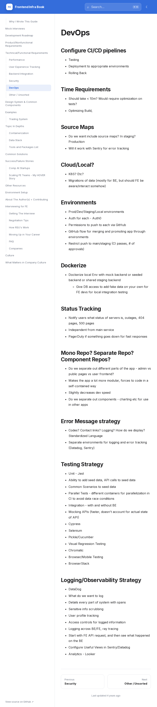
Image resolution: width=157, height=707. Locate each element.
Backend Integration (21, 73)
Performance (17, 59)
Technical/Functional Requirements (26, 52)
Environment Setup (16, 192)
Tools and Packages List (23, 147)
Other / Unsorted (19, 94)
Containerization (19, 133)
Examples (11, 112)
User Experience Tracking (24, 66)
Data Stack (15, 140)
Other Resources (15, 185)
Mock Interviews (15, 28)
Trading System (18, 119)
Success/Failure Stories (19, 160)
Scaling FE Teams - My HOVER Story (27, 177)
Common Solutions (16, 154)
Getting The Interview (22, 213)
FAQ (11, 241)
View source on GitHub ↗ (19, 701)
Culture (9, 255)
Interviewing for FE (16, 206)
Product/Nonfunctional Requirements (19, 44)
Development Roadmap (19, 35)
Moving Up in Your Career (24, 234)
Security (14, 80)
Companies (16, 248)
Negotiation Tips (19, 220)
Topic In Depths (14, 126)
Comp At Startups (19, 168)
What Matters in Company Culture (25, 262)
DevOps (14, 87)
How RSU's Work (19, 227)
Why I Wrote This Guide (23, 21)
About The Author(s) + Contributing (26, 199)
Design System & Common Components (21, 103)
